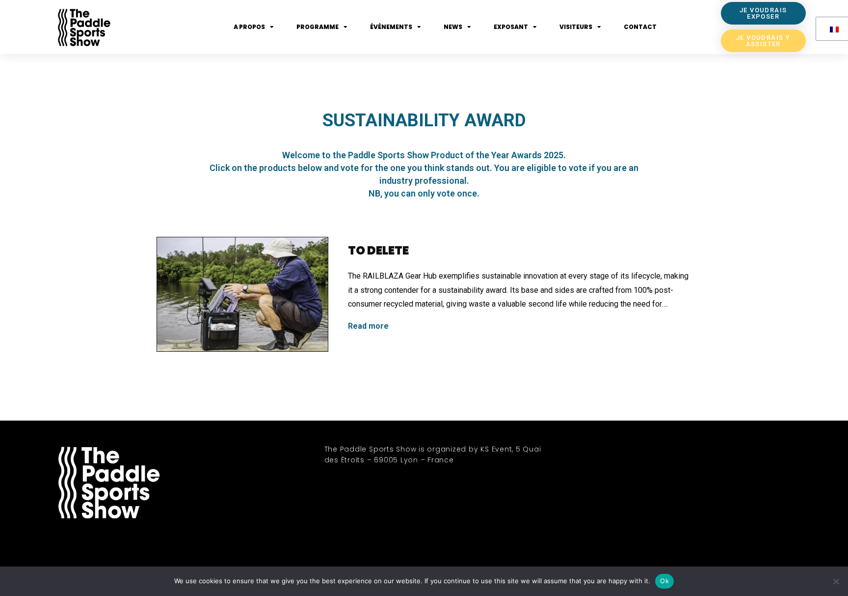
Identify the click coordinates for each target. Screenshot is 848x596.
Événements (391, 27)
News (453, 27)
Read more (368, 326)
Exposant (511, 27)
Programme (317, 27)
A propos (249, 27)
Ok (664, 581)
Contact (640, 27)
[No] (836, 581)
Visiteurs (575, 27)
